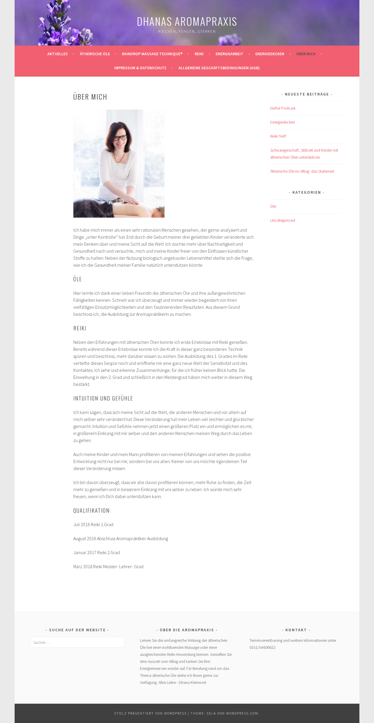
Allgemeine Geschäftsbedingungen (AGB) (219, 67)
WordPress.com (242, 713)
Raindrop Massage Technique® (152, 53)
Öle (273, 206)
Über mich (306, 53)
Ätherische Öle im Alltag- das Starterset (302, 171)
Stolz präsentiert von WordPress (150, 713)
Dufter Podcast (282, 108)
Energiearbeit (229, 53)
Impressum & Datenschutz (140, 67)
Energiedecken (269, 53)
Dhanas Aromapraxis (187, 21)
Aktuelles (57, 53)
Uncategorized (282, 220)
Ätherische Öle (95, 53)
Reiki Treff (278, 136)
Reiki (199, 53)
